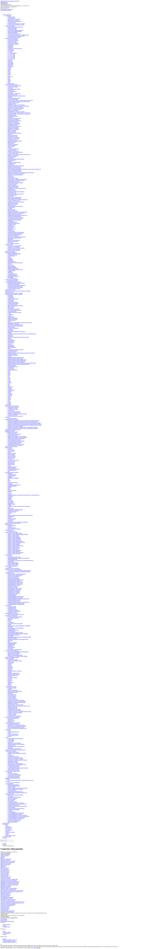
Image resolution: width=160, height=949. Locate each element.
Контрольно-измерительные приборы (16, 158)
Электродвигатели (9, 783)
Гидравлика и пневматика (11, 252)
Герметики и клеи (9, 244)
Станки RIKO (11, 739)
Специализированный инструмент (13, 722)
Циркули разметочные (13, 675)
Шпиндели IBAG (11, 531)
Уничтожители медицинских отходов (16, 444)
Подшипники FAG (12, 608)
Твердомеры (10, 330)
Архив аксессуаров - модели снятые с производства (19, 112)
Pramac (9, 72)
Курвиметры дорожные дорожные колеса (17, 188)
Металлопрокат (9, 447)
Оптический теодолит (12, 94)
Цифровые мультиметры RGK (14, 219)
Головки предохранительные (14, 412)
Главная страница (7, 924)
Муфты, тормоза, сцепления (12, 532)
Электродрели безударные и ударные (16, 802)
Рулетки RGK (11, 177)
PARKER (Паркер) (12, 267)
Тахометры (10, 329)
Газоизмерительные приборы (14, 37)
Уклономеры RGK (12, 192)
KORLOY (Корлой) (12, 474)
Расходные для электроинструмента (15, 794)
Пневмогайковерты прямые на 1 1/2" (16, 579)
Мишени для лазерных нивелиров (15, 174)
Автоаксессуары (11, 16)
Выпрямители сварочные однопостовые (16, 702)
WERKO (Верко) (11, 475)
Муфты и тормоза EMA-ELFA (14, 540)
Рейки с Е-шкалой (12, 130)
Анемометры (11, 225)
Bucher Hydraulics (11, 266)
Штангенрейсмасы (12, 347)
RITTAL (10, 620)
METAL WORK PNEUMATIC (14, 253)
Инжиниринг (8, 404)
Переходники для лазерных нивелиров (16, 173)
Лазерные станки (11, 745)
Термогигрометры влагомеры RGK (15, 233)
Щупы (9, 321)
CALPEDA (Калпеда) (12, 274)
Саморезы (10, 526)
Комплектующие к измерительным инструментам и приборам (21, 352)
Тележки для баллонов (13, 699)
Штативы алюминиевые (13, 121)
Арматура (10, 448)
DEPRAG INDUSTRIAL (13, 268)
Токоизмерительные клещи (14, 223)
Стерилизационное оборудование (15, 442)
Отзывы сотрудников (10, 832)
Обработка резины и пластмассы (13, 568)
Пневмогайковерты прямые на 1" (15, 580)
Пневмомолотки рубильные (14, 593)
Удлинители (10, 796)
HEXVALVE (10, 272)
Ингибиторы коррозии (13, 280)
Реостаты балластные (12, 708)
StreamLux (10, 393)
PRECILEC (10, 640)
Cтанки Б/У (10, 741)
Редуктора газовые (12, 696)
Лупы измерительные (12, 304)
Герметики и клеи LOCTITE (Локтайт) (16, 248)
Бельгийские (10, 64)
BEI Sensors (10, 646)
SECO (9, 480)
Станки (7, 737)
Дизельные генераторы (13, 39)
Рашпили (10, 668)
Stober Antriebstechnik (12, 642)
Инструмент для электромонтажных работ (17, 726)
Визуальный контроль (12, 210)
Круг (9, 471)
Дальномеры (10, 117)
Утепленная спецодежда (13, 735)
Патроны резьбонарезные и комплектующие (17, 413)
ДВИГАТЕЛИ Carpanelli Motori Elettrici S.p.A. (17, 792)
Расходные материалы (12, 773)
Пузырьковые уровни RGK (14, 181)
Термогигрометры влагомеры (14, 214)
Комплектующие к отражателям (15, 140)
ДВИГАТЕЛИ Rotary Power (14, 785)
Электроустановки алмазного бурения (16, 808)
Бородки (10, 678)
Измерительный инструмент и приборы (14, 294)
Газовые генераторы (12, 41)
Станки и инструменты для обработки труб (17, 728)
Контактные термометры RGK (14, 234)
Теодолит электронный (13, 86)
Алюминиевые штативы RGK (14, 120)
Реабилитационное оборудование (15, 445)
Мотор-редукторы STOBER (14, 652)
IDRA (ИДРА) (11, 561)
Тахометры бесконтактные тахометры (16, 232)
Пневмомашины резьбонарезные (15, 588)
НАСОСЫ (10, 555)
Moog (9, 641)
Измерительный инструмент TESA (15, 358)
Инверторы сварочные (13, 703)
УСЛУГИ (8, 779)
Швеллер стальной (12, 453)
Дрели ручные (11, 661)
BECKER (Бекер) (11, 261)
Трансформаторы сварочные (14, 709)
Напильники (10, 667)
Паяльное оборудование (13, 564)
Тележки (10, 567)
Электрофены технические (14, 809)
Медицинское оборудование (12, 431)
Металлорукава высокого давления (13, 523)
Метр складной (11, 306)
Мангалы (10, 772)
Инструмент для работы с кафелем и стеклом (17, 760)
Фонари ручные (11, 720)
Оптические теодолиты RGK (14, 93)
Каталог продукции (7, 14)
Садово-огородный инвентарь (14, 774)
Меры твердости (11, 327)
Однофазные (10, 45)
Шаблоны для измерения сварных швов (16, 331)
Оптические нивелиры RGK (14, 98)
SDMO (9, 74)
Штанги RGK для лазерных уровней (16, 108)
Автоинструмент (11, 18)
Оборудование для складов (11, 566)
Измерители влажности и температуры (16, 213)
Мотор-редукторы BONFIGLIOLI (15, 655)
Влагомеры (10, 334)
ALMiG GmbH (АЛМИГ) (13, 563)
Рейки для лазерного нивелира (14, 133)
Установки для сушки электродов (15, 710)
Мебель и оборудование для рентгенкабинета (17, 437)
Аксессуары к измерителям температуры (16, 236)
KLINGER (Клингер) (12, 275)
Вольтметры (10, 339)
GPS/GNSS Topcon (12, 190)
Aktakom (10, 391)
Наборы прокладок (12, 525)
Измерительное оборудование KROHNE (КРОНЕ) (19, 364)
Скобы (9, 313)
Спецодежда (10, 175)
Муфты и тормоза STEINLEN (14, 538)
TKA (9, 385)
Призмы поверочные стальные (14, 312)
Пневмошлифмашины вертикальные (16, 596)
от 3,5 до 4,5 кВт (11, 56)
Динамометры (11, 367)
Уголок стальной (11, 455)
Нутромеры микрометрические (14, 310)
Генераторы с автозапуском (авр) (15, 48)
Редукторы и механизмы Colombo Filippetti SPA (18, 651)
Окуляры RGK (11, 90)
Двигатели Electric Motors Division (15, 791)
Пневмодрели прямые (12, 586)
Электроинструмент (10, 793)
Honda (9, 80)
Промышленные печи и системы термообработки (18, 558)
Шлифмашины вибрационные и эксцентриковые (18, 602)
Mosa (9, 71)
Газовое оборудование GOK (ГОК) (15, 27)
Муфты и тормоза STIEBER (14, 548)
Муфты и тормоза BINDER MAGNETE (16, 542)
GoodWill (10, 389)
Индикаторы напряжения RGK (14, 216)
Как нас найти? (3, 920)
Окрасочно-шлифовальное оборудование (17, 285)
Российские (10, 62)
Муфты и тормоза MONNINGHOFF (15, 552)
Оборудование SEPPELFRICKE (15, 31)
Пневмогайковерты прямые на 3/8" (15, 584)
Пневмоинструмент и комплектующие (16, 604)
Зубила (9, 681)
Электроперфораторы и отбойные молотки (17, 803)
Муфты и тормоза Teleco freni (14, 553)
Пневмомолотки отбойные (13, 591)
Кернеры (10, 672)
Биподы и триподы (12, 145)
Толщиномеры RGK (12, 195)
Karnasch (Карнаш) (12, 518)
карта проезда (10, 9)
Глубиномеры (11, 297)
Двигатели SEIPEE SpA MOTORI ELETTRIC (17, 788)
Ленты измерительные (13, 302)
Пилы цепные (11, 800)
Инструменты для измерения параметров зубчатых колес (20, 322)
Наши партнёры (9, 827)
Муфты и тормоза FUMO (13, 535)
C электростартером (12, 52)
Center (9, 381)
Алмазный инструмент (13, 408)
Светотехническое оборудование (13, 717)
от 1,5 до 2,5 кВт (11, 54)
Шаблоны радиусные (12, 317)
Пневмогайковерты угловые (14, 585)
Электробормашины (12, 801)
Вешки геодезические (12, 135)
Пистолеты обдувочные (13, 577)
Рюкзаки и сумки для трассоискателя (16, 201)
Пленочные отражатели (13, 144)
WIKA (9, 257)
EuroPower (10, 76)
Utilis (9, 507)
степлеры (10, 810)
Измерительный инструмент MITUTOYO (17, 360)
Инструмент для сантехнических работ (16, 725)
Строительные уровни (13, 183)
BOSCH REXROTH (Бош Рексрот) (15, 269)
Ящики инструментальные (13, 770)
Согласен (38, 947)
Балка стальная (11, 454)
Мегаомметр (10, 239)
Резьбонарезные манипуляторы (14, 748)
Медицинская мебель (12, 432)
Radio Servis (10, 386)
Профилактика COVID (10, 835)
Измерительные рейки (13, 202)
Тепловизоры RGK (12, 156)
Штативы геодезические (13, 110)
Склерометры (11, 164)
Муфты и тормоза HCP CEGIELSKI (15, 545)
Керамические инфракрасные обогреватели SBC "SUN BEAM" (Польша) (23, 420)
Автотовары (8, 15)
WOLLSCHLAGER (12, 490)
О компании (5, 824)
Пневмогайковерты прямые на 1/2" (15, 581)
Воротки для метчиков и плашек (15, 660)
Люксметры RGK (12, 226)
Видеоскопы (10, 242)
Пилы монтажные (12, 799)
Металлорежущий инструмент (12, 472)
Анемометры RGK (12, 224)
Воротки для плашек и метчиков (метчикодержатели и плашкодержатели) (24, 495)
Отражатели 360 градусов (13, 243)
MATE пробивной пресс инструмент (16, 614)
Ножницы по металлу (12, 798)
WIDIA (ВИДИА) (12, 504)
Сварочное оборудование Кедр (14, 716)
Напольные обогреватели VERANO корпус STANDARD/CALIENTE (23, 428)
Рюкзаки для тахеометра (13, 155)
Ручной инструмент (12, 184)
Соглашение (8, 828)
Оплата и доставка (7, 836)
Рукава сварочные (12, 697)
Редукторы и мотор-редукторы (12, 650)
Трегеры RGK (11, 146)
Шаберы (10, 683)
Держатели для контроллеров (14, 168)
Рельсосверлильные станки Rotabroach (16, 744)
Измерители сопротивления (14, 240)
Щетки (9, 684)
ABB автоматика (11, 631)
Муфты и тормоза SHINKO (14, 544)
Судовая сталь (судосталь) (13, 460)
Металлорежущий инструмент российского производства (20, 515)
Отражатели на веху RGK (13, 138)
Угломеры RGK (11, 207)
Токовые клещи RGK (12, 222)
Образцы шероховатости (13, 328)
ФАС (9, 82)
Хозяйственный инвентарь (13, 776)
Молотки (10, 665)
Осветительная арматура (13, 718)
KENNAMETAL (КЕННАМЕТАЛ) (15, 509)
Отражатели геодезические (14, 137)
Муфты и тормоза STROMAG (14, 537)
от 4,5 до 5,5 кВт (11, 57)
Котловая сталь (11, 462)
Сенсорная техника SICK (13, 617)
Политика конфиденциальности (7, 921)
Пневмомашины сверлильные (14, 589)
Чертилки (10, 676)
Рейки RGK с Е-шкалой (13, 129)
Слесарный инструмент (13, 659)
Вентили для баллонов (13, 690)
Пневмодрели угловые (13, 587)
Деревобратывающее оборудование (13, 281)
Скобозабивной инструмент (14, 765)
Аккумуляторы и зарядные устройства (16, 180)
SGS (9, 481)
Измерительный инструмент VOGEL (16, 357)
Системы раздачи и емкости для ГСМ (16, 24)
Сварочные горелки (12, 713)
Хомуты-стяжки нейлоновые (14, 528)
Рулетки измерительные (13, 178)
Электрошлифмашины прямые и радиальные (17, 815)
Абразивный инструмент (13, 407)
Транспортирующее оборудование (15, 287)
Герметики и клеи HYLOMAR (14, 245)
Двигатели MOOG (12, 790)
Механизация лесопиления (14, 284)
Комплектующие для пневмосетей (15, 575)
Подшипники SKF (12, 607)
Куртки (9, 732)
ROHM (9, 505)
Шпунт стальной (11, 461)
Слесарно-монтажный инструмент (15, 416)
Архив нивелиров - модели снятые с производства (19, 101)
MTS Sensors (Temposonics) (13, 634)
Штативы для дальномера (13, 128)
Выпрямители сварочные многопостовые (17, 701)
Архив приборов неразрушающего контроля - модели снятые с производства (24, 169)
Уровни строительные (12, 369)
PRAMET (10, 476)
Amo (9, 400)
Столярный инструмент (13, 409)
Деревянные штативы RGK (14, 124)
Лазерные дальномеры (13, 116)
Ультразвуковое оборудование (14, 443)
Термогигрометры (12, 365)
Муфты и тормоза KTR (13, 549)
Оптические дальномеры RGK (14, 118)
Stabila (9, 392)
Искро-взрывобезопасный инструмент (16, 727)
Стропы (9, 754)
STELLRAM (10, 508)
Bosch (9, 373)
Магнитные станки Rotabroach (14, 743)
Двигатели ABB (11, 787)
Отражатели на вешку (12, 139)
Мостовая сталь (11, 464)
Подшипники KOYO (12, 612)
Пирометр (10, 161)
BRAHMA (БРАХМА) (12, 32)
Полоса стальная (11, 457)
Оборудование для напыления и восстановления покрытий (20, 560)
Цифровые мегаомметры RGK (14, 237)
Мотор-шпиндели (9, 529)
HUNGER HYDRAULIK (13, 276)
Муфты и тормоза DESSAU (14, 536)
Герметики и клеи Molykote (14, 250)
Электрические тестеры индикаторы (16, 217)
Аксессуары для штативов (13, 122)
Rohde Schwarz (11, 390)
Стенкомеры (10, 314)
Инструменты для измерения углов (15, 325)
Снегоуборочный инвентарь (14, 775)
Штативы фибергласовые (13, 186)
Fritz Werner (10, 648)
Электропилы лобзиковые (13, 805)
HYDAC (10, 263)
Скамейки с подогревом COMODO (15, 426)
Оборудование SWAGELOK (14, 33)
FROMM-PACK (11, 644)
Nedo (9, 401)
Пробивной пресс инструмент (12, 613)
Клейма (9, 664)
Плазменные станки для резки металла (16, 746)
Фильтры (7, 781)
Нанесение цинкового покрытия (10, 939)
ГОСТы (4, 938)
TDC (9, 514)
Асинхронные (11, 50)
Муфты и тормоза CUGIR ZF (14, 543)
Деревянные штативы (12, 125)
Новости (7, 833)
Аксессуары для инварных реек (15, 197)
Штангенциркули (12, 320)
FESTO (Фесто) (11, 255)
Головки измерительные (13, 298)
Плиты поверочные (12, 311)
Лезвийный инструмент (13, 761)
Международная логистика (11, 446)
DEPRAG (10, 491)
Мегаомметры (11, 341)
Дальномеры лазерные (13, 350)
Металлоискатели (12, 205)
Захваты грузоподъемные (13, 752)
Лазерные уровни (12, 103)
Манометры (10, 336)
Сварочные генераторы (13, 42)
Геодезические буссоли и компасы (15, 152)
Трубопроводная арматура (13, 469)
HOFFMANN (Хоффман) (13, 478)
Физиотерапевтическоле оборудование (16, 438)
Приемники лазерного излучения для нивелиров (18, 105)
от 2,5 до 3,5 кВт (11, 55)
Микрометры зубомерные (13, 323)
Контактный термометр (13, 235)
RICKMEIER (11, 277)
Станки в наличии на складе (14, 288)
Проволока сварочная (12, 707)
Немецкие (10, 65)
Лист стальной (11, 451)
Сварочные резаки (12, 714)
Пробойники (11, 682)
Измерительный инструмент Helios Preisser (17, 359)
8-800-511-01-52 (3, 1)
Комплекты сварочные (13, 692)
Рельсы (9, 452)
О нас (7, 825)
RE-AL (9, 489)
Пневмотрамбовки (12, 595)
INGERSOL (10, 496)
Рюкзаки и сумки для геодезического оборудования (19, 154)
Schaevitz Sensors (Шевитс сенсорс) (15, 632)
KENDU (10, 487)
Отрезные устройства (12, 414)
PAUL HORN (11, 501)
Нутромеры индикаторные (13, 308)
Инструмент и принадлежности (12, 405)
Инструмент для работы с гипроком (15, 758)
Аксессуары (10, 92)
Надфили (10, 666)
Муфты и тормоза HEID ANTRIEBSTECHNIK (18, 534)
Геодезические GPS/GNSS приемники (16, 191)
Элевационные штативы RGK (14, 126)
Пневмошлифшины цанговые (14, 599)
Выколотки (10, 679)
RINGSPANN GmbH (12, 638)
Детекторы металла (12, 351)
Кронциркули (11, 301)
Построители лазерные (13, 355)
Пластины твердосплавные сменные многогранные (19, 571)
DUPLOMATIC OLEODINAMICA (15, 262)
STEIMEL (10, 271)
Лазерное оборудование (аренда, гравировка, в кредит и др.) (21, 780)
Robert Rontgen (11, 516)
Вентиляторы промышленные (14, 557)
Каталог (4, 844)
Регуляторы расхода (12, 695)
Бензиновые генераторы (13, 40)
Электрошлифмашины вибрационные (16, 603)
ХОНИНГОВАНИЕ (12, 485)
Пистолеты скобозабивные (13, 578)
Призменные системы (12, 136)
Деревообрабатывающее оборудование (16, 283)
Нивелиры (10, 96)
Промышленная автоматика (11, 615)
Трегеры (10, 147)
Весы (9, 348)
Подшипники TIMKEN (13, 610)
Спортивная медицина (13, 435)
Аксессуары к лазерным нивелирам (15, 107)
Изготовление (11, 410)
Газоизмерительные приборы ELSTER (16, 36)
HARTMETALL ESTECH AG (14, 484)
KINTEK (10, 483)
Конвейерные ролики (10, 430)
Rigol (9, 396)
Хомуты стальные (12, 527)
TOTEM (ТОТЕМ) (12, 511)
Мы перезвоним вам (5, 916)
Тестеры (10, 343)
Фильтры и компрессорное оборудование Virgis (18, 639)
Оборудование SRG (12, 29)
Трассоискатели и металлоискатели (15, 206)
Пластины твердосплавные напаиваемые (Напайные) (19, 570)
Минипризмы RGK (12, 142)
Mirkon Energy (11, 83)
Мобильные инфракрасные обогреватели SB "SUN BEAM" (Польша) (23, 421)
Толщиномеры (11, 316)
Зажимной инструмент (10, 289)
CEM (9, 378)
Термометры (10, 296)
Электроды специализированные (15, 712)
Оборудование (9, 554)
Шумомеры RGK (11, 228)
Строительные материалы (13, 766)
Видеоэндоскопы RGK (13, 241)
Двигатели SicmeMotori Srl (13, 784)
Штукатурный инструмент (13, 769)
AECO (9, 621)
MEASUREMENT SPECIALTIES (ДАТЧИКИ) (18, 633)
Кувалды (10, 685)
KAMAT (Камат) (11, 270)
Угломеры (10, 208)
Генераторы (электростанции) (12, 38)
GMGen (9, 67)
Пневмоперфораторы (12, 594)
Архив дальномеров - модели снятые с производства (19, 113)
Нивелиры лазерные (12, 354)
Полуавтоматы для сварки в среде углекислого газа (19, 705)
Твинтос (10, 517)
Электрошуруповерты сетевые (14, 819)
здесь (35, 947)
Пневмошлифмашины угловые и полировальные (18, 598)
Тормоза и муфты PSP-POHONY (15, 533)
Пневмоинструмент (10, 572)
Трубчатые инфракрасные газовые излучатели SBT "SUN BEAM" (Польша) (24, 422)
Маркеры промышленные (13, 673)
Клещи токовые (11, 340)
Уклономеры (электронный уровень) (16, 193)
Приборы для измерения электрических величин (18, 337)
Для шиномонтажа (12, 22)
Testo (9, 375)
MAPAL (10, 499)
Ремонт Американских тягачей (12, 657)
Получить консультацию (5, 853)
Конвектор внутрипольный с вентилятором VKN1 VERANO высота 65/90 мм (24, 423)
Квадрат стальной (12, 456)
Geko (9, 73)
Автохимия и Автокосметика (14, 19)
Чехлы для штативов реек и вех (14, 171)
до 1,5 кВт (10, 51)
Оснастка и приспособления (14, 411)
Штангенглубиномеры (13, 319)
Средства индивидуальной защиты (15, 757)
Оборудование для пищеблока (14, 434)
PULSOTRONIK (11, 629)
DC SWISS (10, 500)
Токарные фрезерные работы (9, 940)
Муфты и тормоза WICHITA (14, 551)
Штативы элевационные (13, 127)
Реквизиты (8, 826)
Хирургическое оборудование (14, 439)
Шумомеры (10, 230)
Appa (9, 383)
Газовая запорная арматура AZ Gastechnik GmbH (18, 34)
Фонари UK (10, 721)
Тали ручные (11, 755)
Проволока (10, 458)
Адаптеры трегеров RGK (13, 148)
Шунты (9, 338)
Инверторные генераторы (13, 43)
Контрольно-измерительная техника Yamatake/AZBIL (19, 637)
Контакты (5, 837)
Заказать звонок (4, 914)
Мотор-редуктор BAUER (13, 654)
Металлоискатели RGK (13, 204)
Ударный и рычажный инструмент (13, 778)
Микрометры (11, 307)
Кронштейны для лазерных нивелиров (16, 111)
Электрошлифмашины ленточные (15, 814)
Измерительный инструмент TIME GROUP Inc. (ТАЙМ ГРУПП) (22, 363)
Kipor (9, 78)
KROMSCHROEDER (12, 559)
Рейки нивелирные (12, 131)
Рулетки (9, 356)
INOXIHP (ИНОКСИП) (13, 562)
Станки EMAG (11, 740)
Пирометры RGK (11, 160)
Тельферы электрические (13, 756)
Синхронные (11, 49)
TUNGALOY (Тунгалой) (13, 510)
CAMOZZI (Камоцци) (12, 254)
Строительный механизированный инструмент (18, 767)
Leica (9, 372)
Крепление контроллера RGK (14, 166)
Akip (9, 380)
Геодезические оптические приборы (15, 349)
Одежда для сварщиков (13, 734)
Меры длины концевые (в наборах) (15, 305)
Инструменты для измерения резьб (15, 324)
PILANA (10, 513)
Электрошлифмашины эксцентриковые (16, 817)
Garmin (9, 402)
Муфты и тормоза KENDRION (14, 550)
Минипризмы (11, 143)
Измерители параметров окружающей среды (17, 215)
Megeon (9, 387)
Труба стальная (11, 449)
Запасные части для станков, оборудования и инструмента (18, 290)
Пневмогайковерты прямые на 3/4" (15, 582)
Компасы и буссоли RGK (13, 151)
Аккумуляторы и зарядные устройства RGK (17, 179)
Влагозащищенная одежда (13, 731)
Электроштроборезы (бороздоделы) (15, 818)
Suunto (9, 403)
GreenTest (10, 394)
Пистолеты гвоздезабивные (14, 576)
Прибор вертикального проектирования (16, 95)
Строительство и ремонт (11, 750)
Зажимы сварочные (12, 687)
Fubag (9, 81)
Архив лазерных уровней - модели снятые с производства (20, 100)
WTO (9, 492)
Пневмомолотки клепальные (14, 590)
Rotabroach (10, 520)
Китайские (10, 59)
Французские (11, 66)
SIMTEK (10, 498)
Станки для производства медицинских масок (15, 749)
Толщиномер (11, 196)
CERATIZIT (10, 502)
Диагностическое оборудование (15, 21)
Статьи (7, 834)
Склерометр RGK (12, 163)
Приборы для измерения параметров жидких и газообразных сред (22, 333)
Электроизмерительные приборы (15, 218)
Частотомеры (11, 345)
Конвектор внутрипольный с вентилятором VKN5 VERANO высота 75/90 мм (24, 425)
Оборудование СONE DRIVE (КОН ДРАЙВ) (17, 656)
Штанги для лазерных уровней (14, 109)
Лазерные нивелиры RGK (13, 102)
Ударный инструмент (12, 677)
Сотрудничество (9, 829)
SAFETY (10, 497)
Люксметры (10, 227)
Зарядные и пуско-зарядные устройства (16, 23)
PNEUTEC (10, 473)
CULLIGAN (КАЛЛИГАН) (14, 782)
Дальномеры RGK (12, 115)
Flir (8, 376)
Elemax (9, 69)
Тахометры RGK (11, 231)
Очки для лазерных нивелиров (14, 170)
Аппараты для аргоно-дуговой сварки (16, 700)
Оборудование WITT (12, 28)
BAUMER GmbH (11, 643)
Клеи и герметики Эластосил (14, 249)
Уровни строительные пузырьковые (15, 182)
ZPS (9, 479)
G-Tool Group (11, 519)
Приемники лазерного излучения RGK (16, 104)
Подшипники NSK (12, 606)
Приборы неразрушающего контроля (16, 165)
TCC (9, 75)
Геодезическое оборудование (12, 84)
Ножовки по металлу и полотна (15, 670)
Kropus (9, 399)
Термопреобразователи (13, 366)
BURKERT (10, 259)
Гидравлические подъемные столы (15, 286)
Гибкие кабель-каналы (10, 251)
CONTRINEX (11, 622)
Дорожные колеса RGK (13, 187)
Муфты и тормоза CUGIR (13, 546)
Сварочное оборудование (11, 686)
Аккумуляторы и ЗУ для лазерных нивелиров (17, 199)
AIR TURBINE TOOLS (13, 482)
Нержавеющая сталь (12, 466)
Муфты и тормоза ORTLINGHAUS (15, 541)
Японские (10, 60)
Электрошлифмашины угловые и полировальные (18, 816)
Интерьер (8, 417)
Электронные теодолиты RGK (14, 85)
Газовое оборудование (10, 25)
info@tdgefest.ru (3, 2)
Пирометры (10, 295)
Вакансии (8, 831)
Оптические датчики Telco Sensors (15, 623)
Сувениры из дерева (12, 418)
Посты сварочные (12, 694)
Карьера (4, 934)
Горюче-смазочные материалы (12, 279)
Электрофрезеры (11, 811)
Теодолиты (10, 87)
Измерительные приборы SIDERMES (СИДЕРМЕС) (19, 625)
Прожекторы (11, 719)
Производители (6, 823)
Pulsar (9, 377)
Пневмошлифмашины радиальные (15, 597)
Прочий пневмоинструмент (14, 601)
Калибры (10, 332)
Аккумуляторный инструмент (14, 797)
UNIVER (10, 258)
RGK (9, 370)
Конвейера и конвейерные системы (13, 429)
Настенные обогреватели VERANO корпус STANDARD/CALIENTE (23, 427)
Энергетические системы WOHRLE (15, 628)
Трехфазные (10, 47)
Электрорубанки (11, 807)
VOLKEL (10, 493)
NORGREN (10, 260)
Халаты (9, 736)
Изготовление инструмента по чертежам (14, 293)
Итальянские (11, 63)
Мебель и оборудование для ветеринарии (17, 436)
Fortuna (9, 398)
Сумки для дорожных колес (14, 200)
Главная (4, 843)
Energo (9, 68)
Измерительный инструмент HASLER (16, 361)
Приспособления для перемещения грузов (17, 764)
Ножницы (10, 669)
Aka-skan (10, 395)
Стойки (9, 315)
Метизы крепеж (9, 524)
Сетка (9, 465)
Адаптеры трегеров (12, 149)
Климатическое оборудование (12, 419)
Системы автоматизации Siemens (15, 616)
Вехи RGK (10, 134)
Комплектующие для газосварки (15, 691)
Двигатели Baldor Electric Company (15, 789)
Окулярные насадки (12, 91)
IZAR (9, 488)
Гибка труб (10, 747)
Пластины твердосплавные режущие (13, 569)
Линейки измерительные (13, 303)
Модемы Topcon (11, 189)
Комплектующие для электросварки (15, 704)
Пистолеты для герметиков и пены (15, 763)
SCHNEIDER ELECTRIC (13, 630)
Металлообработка (12, 467)
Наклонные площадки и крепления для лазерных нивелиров (21, 172)
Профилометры (11, 346)
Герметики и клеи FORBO (13, 246)
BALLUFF (10, 619)
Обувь (9, 730)
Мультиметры (11, 221)
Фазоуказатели (11, 368)
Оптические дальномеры (13, 119)
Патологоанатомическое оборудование (16, 440)
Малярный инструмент (13, 762)
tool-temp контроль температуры (15, 649)
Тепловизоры (11, 157)
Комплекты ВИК (11, 209)
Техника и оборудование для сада (13, 771)
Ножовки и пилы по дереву (14, 674)
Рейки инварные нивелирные (14, 198)
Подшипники (8, 605)
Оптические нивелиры (13, 99)
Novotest (10, 382)
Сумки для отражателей (13, 153)
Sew (9, 384)
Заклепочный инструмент (13, 723)
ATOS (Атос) (11, 264)
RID (9, 77)
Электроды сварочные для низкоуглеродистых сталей (19, 711)
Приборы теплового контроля (14, 162)
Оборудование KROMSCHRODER (15, 30)
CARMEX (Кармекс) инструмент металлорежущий (19, 506)
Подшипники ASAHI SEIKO (14, 611)
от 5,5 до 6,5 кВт (11, 58)
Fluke (9, 374)
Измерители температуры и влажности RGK (17, 211)
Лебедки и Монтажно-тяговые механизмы (17, 753)
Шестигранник (11, 463)
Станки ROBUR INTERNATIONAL (15, 738)
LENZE (9, 624)
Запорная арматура (10, 292)
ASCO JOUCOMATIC (12, 278)
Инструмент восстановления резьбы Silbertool (18, 522)
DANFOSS (10, 626)
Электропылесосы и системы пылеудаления (17, 806)
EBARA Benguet (11, 647)
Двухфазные (10, 46)
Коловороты (10, 663)
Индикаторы (10, 299)
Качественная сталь (12, 470)
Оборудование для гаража (13, 20)
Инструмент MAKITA (13, 822)
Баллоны (10, 688)
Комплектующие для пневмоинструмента (17, 573)
